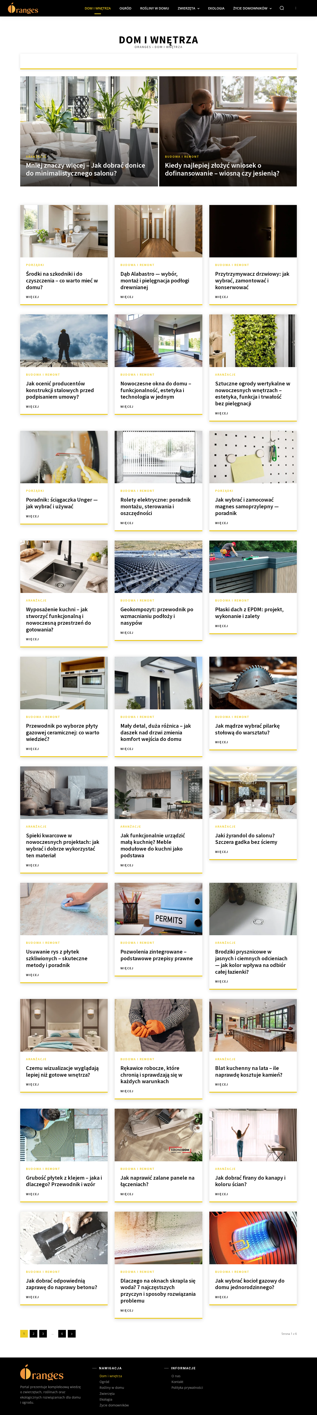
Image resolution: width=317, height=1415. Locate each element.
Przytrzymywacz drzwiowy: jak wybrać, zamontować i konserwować (252, 280)
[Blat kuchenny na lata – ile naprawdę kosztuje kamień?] (253, 1025)
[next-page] (72, 1334)
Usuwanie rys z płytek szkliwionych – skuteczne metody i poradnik (56, 958)
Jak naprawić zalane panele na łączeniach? (157, 1181)
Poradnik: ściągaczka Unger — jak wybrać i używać (62, 503)
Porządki (189, 61)
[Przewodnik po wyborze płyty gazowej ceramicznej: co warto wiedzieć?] (64, 683)
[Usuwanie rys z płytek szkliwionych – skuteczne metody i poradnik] (64, 909)
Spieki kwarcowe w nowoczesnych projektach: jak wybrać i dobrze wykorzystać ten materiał (62, 845)
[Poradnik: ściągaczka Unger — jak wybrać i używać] (64, 457)
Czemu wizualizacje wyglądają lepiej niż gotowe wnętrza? (62, 1071)
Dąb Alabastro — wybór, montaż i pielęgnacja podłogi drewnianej (154, 280)
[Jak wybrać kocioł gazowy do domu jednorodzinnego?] (253, 1238)
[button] (281, 8)
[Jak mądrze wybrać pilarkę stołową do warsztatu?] (253, 683)
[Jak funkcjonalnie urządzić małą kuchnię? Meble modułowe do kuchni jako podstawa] (158, 792)
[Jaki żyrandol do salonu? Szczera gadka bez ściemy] (253, 792)
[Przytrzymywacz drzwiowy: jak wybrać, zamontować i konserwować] (253, 231)
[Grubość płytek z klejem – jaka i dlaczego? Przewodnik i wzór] (64, 1135)
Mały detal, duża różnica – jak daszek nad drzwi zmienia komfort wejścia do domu (155, 732)
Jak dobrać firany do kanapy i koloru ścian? (250, 1181)
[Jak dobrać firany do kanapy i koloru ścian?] (253, 1135)
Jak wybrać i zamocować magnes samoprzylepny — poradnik (247, 506)
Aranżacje (128, 61)
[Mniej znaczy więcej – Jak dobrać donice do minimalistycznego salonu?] (89, 131)
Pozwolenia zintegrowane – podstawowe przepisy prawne (156, 955)
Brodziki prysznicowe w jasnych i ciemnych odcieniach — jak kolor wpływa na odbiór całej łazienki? (251, 961)
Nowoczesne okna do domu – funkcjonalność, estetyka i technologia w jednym (155, 390)
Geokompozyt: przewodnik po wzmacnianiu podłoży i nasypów (156, 616)
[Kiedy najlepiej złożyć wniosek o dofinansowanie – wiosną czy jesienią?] (228, 131)
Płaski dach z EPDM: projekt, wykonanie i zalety (249, 613)
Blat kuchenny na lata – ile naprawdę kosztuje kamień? (248, 1071)
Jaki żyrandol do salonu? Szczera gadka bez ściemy (246, 839)
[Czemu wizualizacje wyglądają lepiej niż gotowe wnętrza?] (64, 1025)
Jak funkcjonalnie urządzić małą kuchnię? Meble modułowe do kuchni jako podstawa (152, 845)
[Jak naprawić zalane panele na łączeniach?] (158, 1135)
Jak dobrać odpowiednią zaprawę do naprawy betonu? (61, 1284)
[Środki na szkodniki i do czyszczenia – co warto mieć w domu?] (64, 231)
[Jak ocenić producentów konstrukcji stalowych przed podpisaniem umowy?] (64, 340)
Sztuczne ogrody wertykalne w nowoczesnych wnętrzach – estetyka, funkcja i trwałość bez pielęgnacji (252, 393)
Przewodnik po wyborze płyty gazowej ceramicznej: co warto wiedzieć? (62, 732)
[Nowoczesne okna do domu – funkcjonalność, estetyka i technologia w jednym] (158, 340)
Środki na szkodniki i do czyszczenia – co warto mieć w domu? (62, 280)
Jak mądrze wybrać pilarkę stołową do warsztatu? (247, 729)
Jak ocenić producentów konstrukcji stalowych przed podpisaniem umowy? (60, 390)
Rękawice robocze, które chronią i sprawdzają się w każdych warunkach (151, 1074)
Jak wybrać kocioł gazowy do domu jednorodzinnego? (250, 1284)
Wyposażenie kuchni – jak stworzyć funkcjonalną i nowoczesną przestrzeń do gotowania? (58, 619)
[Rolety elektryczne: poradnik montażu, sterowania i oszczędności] (158, 457)
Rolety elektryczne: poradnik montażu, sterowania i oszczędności (155, 506)
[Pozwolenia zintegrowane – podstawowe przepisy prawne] (158, 909)
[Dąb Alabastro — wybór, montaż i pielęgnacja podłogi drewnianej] (158, 231)
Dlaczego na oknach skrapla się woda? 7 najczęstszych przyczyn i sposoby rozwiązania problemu (158, 1290)
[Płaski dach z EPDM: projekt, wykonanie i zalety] (253, 567)
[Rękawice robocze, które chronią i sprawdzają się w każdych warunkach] (158, 1025)
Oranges (143, 47)
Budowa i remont (159, 61)
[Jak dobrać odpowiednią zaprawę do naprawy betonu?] (64, 1238)
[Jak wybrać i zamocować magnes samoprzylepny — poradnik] (253, 457)
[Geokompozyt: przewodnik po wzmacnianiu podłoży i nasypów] (158, 567)
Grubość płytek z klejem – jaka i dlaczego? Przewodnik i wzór (64, 1181)
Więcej (32, 296)
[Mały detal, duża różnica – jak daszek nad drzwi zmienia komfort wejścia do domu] (158, 683)
